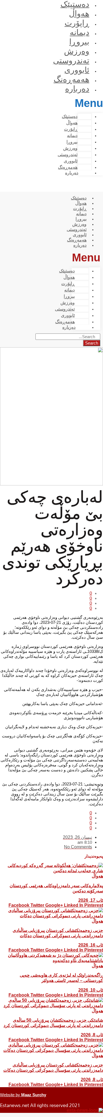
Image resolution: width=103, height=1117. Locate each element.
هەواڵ (79, 13)
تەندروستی (71, 60)
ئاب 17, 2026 (90, 900)
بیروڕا (79, 41)
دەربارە (77, 88)
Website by (23, 1094)
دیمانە (79, 32)
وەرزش (76, 51)
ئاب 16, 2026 (90, 945)
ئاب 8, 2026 (92, 1034)
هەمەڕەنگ (71, 79)
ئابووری (76, 69)
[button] (90, 103)
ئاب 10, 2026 (90, 990)
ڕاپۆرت (77, 23)
